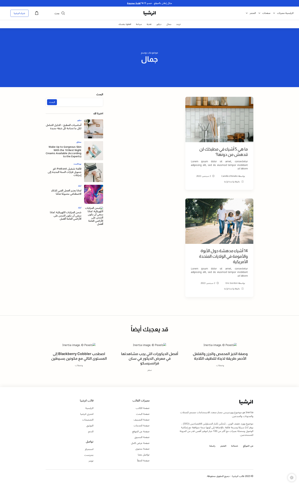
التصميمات (87, 419)
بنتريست (88, 455)
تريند (178, 24)
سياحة (139, 24)
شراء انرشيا (19, 13)
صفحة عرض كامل (140, 443)
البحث (99, 95)
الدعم (90, 431)
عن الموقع (248, 446)
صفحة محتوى (142, 448)
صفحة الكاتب (143, 408)
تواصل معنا (144, 454)
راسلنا (212, 446)
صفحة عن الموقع (141, 431)
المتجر (253, 13)
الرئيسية (289, 13)
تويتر (91, 460)
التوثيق (89, 425)
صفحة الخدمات (142, 425)
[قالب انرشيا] (149, 13)
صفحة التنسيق (142, 437)
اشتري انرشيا (86, 414)
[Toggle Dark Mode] (292, 477)
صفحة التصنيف (142, 419)
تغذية (149, 24)
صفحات (266, 13)
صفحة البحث (143, 414)
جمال (168, 24)
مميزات (281, 13)
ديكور (158, 24)
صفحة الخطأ (143, 460)
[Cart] (37, 14)
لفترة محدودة (134, 3)
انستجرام (89, 449)
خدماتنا (234, 446)
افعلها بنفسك (125, 24)
